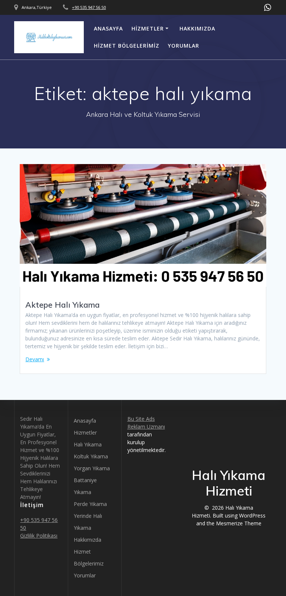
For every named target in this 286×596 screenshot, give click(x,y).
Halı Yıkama (88, 444)
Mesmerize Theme (238, 523)
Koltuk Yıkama (91, 456)
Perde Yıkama (90, 503)
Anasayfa (108, 28)
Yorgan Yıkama (92, 468)
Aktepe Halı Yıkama (62, 305)
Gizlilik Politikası (38, 535)
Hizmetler (147, 28)
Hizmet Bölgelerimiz (126, 45)
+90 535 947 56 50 (89, 7)
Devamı (34, 359)
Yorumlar (183, 45)
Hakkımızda (197, 28)
